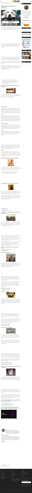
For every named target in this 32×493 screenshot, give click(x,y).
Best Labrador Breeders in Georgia (7, 405)
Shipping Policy (12, 476)
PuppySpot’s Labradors (8, 210)
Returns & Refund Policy (3, 476)
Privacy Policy (12, 472)
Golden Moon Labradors (8, 364)
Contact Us (2, 472)
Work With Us (2, 475)
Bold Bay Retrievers (7, 289)
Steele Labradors (7, 325)
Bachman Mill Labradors (8, 249)
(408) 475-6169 (24, 472)
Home (1, 3)
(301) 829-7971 (6, 250)
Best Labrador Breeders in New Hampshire (8, 404)
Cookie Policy (12, 475)
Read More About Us (26, 17)
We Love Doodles (16, 1)
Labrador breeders (9, 27)
